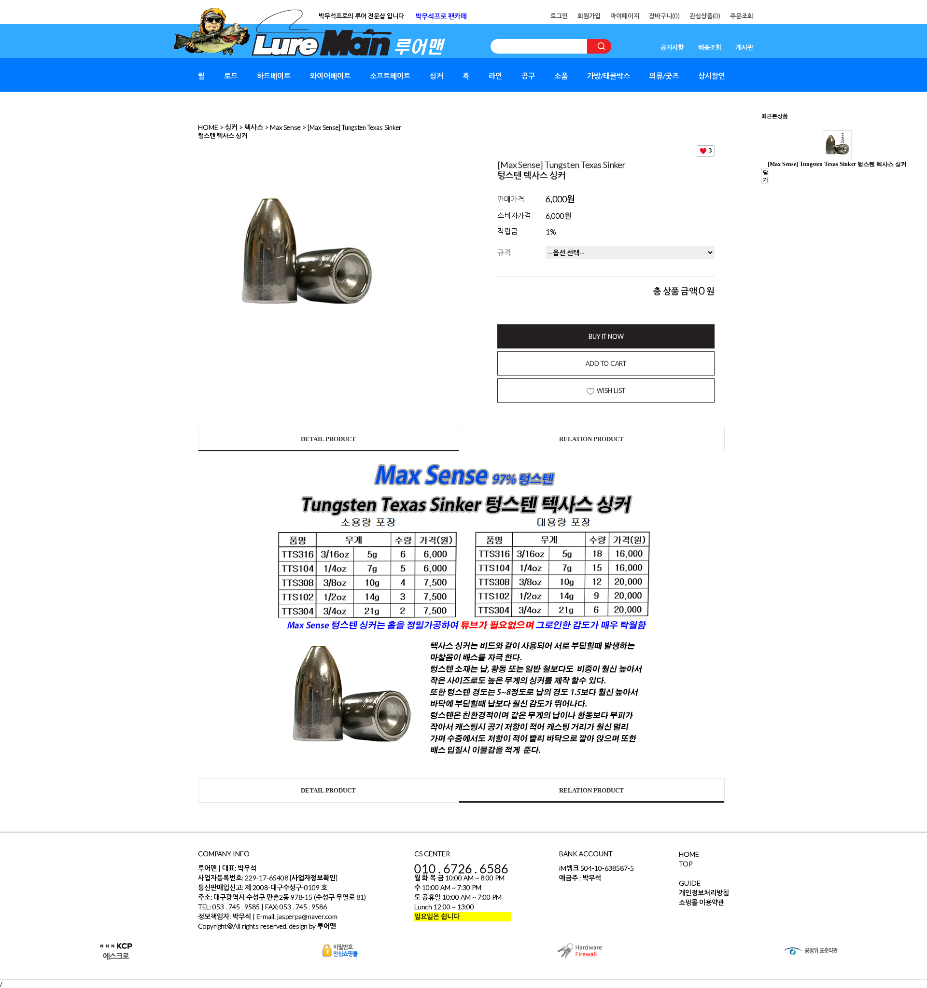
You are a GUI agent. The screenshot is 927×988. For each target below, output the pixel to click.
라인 (495, 75)
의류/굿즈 (664, 75)
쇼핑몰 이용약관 (701, 902)
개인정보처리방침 (704, 893)
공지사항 (672, 47)
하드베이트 (274, 75)
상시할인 (711, 75)
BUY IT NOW (606, 336)
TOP (685, 864)
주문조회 (741, 16)
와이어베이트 (330, 75)
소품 (561, 75)
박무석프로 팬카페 (441, 16)
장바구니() (664, 16)
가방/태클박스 (608, 75)
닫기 (765, 175)
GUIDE (690, 883)
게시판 (744, 47)
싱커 (436, 75)
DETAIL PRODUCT (328, 439)
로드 (231, 75)
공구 (528, 75)
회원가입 (589, 16)
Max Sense (285, 127)
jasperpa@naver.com (307, 916)
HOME (208, 127)
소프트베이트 (390, 75)
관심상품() (704, 16)
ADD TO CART (606, 363)
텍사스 (253, 127)
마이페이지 (624, 16)
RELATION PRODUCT (591, 439)
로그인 (559, 16)
